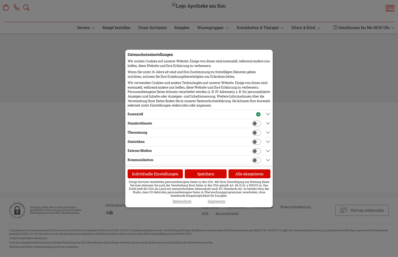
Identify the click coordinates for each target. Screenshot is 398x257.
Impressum (216, 201)
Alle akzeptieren (249, 173)
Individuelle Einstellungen (155, 173)
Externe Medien (140, 150)
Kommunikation (140, 160)
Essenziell (135, 114)
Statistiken (136, 141)
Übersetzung (137, 132)
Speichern (205, 173)
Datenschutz (182, 201)
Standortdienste (140, 123)
